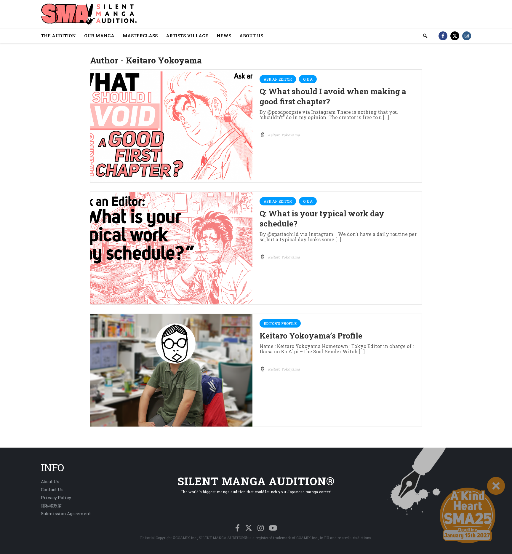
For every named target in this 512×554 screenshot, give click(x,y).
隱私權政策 (51, 505)
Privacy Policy (56, 497)
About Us (50, 481)
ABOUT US (251, 36)
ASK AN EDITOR (278, 79)
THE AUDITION (58, 36)
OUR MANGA (99, 36)
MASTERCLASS (140, 36)
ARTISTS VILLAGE (187, 36)
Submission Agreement (66, 513)
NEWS (224, 36)
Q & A (308, 79)
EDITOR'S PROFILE (280, 323)
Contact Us (52, 489)
